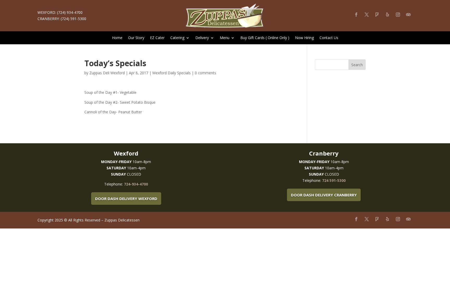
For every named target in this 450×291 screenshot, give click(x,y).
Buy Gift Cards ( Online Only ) (264, 38)
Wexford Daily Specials (171, 72)
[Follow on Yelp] (387, 14)
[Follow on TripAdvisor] (408, 14)
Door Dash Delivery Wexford (126, 198)
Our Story (136, 38)
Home (117, 38)
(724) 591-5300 (73, 18)
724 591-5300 (334, 180)
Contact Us (329, 38)
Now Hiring (304, 38)
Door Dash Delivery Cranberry (324, 194)
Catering (177, 38)
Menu (224, 38)
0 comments (205, 72)
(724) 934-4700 (70, 12)
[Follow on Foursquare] (377, 14)
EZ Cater (157, 38)
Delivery (202, 38)
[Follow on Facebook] (356, 14)
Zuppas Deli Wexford (107, 72)
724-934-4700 (136, 184)
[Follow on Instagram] (398, 14)
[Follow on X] (366, 14)
